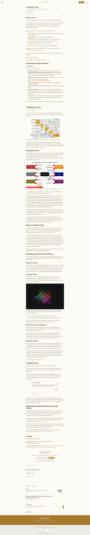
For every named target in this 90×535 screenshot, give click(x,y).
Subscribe (81, 2)
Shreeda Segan (56, 445)
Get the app (50, 530)
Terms (47, 527)
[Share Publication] (77, 2)
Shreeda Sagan (31, 37)
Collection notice (52, 527)
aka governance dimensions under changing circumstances (36, 490)
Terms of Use (50, 460)
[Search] (75, 2)
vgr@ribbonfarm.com (32, 443)
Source (60, 189)
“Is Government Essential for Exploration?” (40, 80)
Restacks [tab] (32, 473)
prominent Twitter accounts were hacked (49, 227)
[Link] (24, 17)
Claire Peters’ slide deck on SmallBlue (39, 95)
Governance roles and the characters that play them (35, 506)
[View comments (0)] (31, 15)
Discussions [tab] (34, 486)
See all (28, 511)
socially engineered (39, 231)
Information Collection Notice (44, 461)
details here (35, 280)
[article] (45, 491)
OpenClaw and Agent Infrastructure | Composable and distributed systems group (39, 497)
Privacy (44, 527)
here (54, 280)
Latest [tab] (30, 486)
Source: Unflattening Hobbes (53, 139)
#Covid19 (39, 74)
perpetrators (29, 229)
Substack (39, 532)
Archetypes (29, 504)
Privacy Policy (53, 461)
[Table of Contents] (1, 267)
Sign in (86, 2)
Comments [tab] (28, 473)
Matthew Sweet (31, 43)
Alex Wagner (30, 60)
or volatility (45, 156)
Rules (27, 489)
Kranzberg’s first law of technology (36, 113)
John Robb (37, 153)
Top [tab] (27, 486)
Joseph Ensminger (32, 41)
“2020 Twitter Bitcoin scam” (47, 232)
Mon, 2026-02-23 (29, 499)
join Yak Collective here (57, 101)
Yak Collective (31, 11)
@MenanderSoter (49, 277)
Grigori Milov (31, 33)
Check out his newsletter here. (46, 431)
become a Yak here (34, 438)
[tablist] (30, 473)
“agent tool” (58, 266)
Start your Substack (42, 530)
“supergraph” (31, 281)
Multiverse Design (55, 72)
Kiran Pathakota (33, 491)
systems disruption (48, 153)
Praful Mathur (31, 39)
